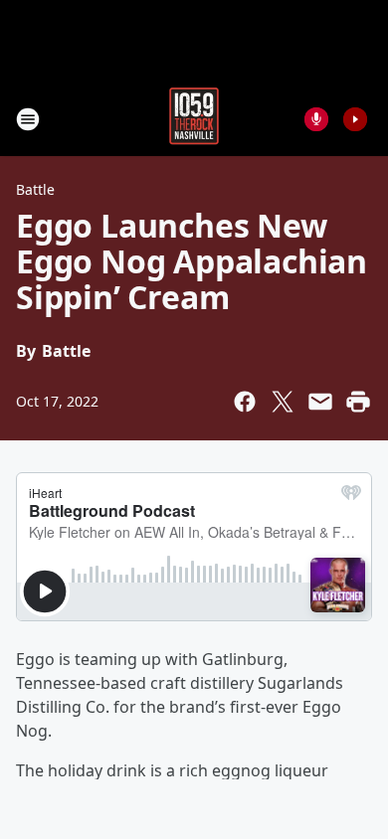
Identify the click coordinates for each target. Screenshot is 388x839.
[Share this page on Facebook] (245, 402)
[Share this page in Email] (320, 402)
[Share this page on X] (282, 402)
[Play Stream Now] (355, 119)
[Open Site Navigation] (28, 119)
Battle (35, 189)
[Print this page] (358, 402)
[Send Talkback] (316, 119)
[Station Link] (194, 118)
